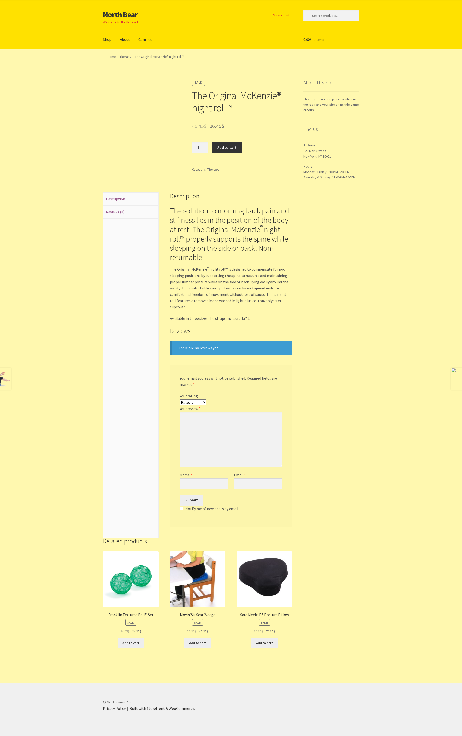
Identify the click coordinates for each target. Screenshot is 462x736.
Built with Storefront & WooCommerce (162, 708)
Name (186, 475)
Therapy (125, 56)
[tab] (130, 199)
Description (115, 199)
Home (112, 56)
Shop (107, 39)
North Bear (120, 15)
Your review (190, 408)
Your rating (189, 396)
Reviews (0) (115, 212)
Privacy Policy (114, 708)
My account (281, 15)
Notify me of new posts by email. (212, 508)
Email (240, 475)
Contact (145, 39)
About (125, 39)
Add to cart (227, 147)
